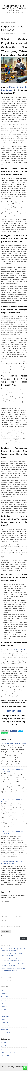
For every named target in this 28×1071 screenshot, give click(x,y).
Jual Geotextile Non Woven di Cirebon (13, 743)
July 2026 (3, 990)
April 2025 (3, 1013)
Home (2, 21)
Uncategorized (5, 1055)
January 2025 (4, 1019)
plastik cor (3, 1049)
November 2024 (5, 1026)
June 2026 (4, 993)
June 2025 (4, 1006)
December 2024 (5, 1022)
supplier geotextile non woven (8, 1052)
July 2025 (3, 1003)
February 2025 (5, 1016)
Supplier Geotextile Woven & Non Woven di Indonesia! (14, 7)
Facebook (14, 730)
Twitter (21, 730)
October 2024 (4, 1029)
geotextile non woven (11, 21)
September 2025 (5, 1000)
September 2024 (5, 1032)
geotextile (3, 1042)
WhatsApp (5, 733)
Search (3, 936)
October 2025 (4, 996)
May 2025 (3, 1009)
